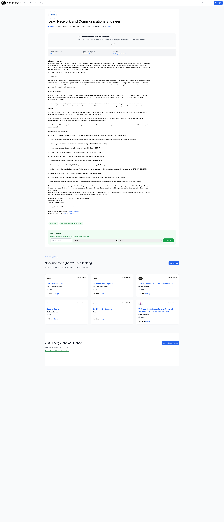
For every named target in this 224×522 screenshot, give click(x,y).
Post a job (218, 3)
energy (110, 26)
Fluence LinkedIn (73, 211)
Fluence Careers (68, 213)
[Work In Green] (11, 3)
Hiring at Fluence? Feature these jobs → (57, 351)
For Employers (207, 3)
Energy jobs (53, 223)
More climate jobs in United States (71, 223)
